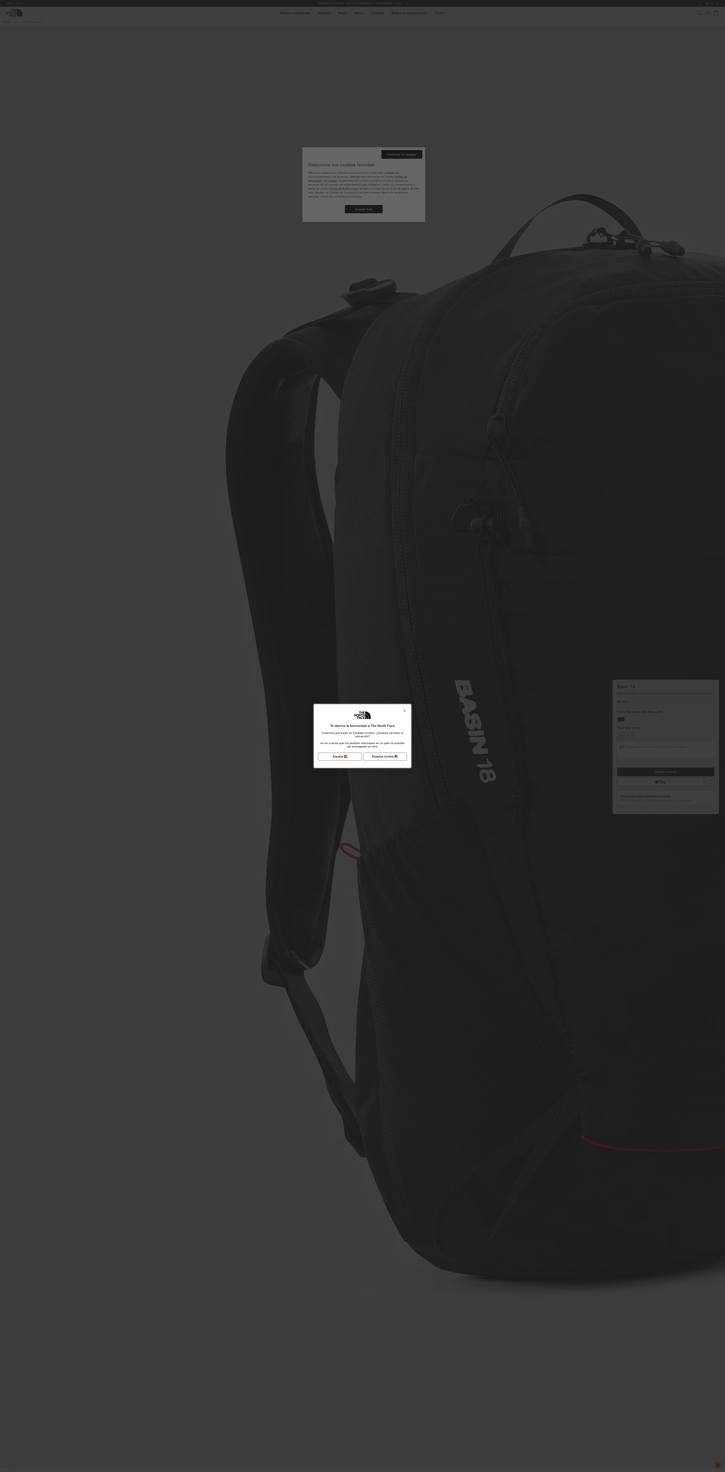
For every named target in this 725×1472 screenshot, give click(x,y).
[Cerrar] (404, 710)
